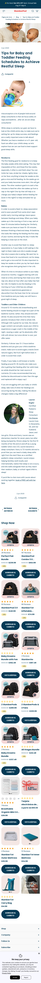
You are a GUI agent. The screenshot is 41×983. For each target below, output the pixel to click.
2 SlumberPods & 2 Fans (30, 706)
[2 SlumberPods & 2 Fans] (30, 689)
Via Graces (33, 418)
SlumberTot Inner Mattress (30, 856)
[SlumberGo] (30, 641)
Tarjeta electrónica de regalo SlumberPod (29, 803)
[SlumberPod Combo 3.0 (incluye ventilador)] (30, 537)
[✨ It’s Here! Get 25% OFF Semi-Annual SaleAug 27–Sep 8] (20, 4)
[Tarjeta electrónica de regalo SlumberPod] (30, 786)
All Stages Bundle (30, 749)
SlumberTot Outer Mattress (9, 856)
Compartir (9, 74)
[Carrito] (37, 11)
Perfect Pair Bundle (7, 558)
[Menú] (4, 11)
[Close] (39, 953)
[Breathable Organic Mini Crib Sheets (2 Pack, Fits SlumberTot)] (10, 786)
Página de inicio (7, 17)
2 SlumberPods (9, 704)
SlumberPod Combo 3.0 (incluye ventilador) (27, 558)
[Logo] (20, 11)
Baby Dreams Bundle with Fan (9, 658)
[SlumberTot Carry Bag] (10, 884)
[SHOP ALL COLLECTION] (30, 884)
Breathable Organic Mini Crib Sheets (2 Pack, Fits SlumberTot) (10, 810)
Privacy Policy (6, 973)
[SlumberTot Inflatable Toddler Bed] (30, 589)
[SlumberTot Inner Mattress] (30, 836)
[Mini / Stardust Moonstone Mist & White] (6, 798)
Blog (17, 17)
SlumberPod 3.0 (9, 607)
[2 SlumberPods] (10, 689)
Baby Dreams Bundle (8, 754)
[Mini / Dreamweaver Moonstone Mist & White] (10, 798)
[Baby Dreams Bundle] (10, 734)
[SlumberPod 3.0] (10, 589)
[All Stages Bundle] (30, 734)
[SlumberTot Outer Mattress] (10, 836)
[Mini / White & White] (14, 798)
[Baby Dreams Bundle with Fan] (10, 641)
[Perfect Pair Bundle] (10, 537)
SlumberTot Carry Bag (7, 901)
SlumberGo (27, 659)
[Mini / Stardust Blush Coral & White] (2, 798)
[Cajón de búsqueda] (33, 11)
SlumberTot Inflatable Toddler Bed (27, 609)
